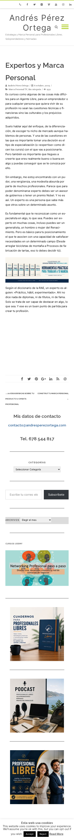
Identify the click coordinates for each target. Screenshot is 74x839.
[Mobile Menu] (65, 27)
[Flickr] (41, 4)
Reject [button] (43, 834)
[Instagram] (63, 4)
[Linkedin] (70, 4)
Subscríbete (56, 494)
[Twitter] (34, 4)
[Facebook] (27, 4)
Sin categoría (34, 89)
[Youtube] (56, 4)
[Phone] (20, 4)
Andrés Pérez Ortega (37, 23)
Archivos (12, 520)
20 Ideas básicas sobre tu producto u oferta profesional (19, 398)
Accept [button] (30, 834)
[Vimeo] (48, 4)
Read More (56, 834)
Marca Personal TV (18, 89)
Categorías (37, 462)
